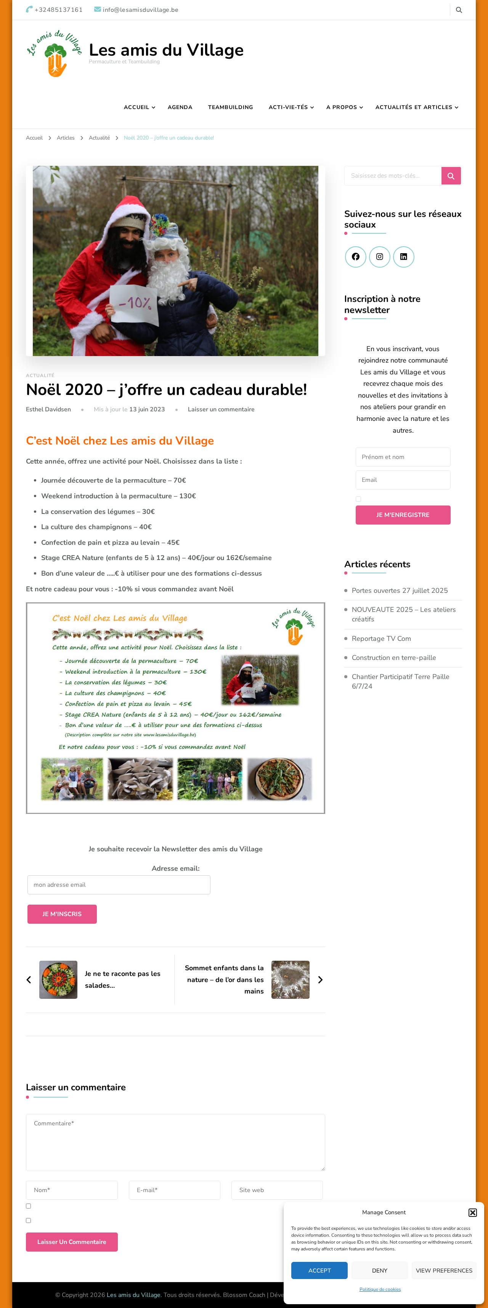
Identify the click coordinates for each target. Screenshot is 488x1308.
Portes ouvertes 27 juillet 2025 (400, 590)
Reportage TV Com (381, 638)
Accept (319, 1270)
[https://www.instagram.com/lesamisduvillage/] (379, 257)
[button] (473, 1213)
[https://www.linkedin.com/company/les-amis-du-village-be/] (403, 257)
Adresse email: (175, 868)
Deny (379, 1270)
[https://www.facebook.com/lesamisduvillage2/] (355, 257)
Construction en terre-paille (394, 657)
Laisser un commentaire (221, 409)
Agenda (180, 107)
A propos (341, 107)
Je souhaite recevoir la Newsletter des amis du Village (176, 849)
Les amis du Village (166, 50)
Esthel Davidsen (48, 409)
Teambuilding (230, 107)
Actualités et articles (414, 107)
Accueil (136, 107)
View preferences (444, 1270)
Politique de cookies (380, 1289)
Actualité (40, 375)
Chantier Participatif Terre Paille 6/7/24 (400, 681)
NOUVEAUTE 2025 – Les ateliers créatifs (404, 614)
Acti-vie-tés (288, 107)
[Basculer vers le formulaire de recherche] (459, 10)
